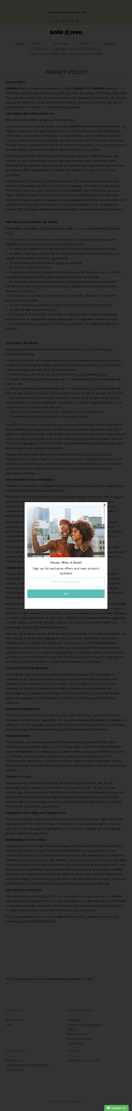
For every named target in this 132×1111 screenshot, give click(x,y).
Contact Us (118, 1108)
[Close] (104, 504)
